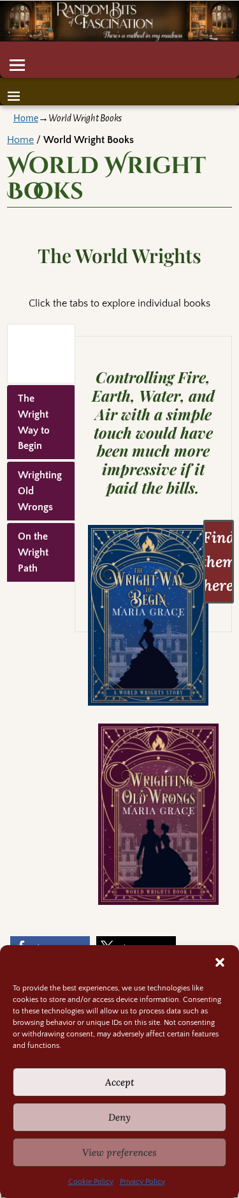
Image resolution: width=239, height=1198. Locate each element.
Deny (119, 1117)
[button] (220, 962)
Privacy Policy (142, 1182)
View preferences (119, 1152)
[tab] (41, 353)
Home (25, 118)
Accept (119, 1082)
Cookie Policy (90, 1182)
